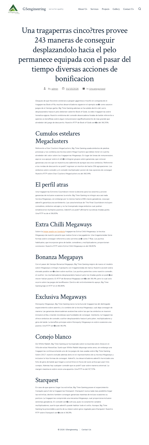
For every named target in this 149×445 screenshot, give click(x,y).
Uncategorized (97, 88)
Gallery (116, 9)
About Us (82, 9)
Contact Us (128, 9)
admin (54, 88)
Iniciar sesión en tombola (54, 231)
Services (94, 9)
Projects (105, 9)
